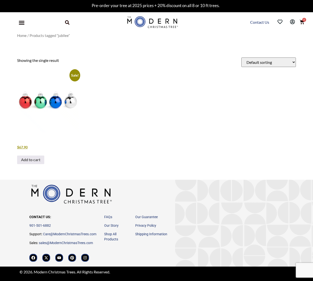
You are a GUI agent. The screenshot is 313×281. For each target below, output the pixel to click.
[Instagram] (85, 258)
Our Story (111, 225)
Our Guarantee (146, 217)
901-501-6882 (40, 225)
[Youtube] (59, 258)
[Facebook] (33, 258)
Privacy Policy (145, 225)
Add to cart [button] (30, 159)
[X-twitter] (46, 258)
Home (22, 35)
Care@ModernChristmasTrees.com (69, 234)
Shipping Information (151, 234)
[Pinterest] (72, 258)
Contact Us (260, 22)
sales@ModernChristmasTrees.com (66, 243)
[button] (21, 22)
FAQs (108, 217)
